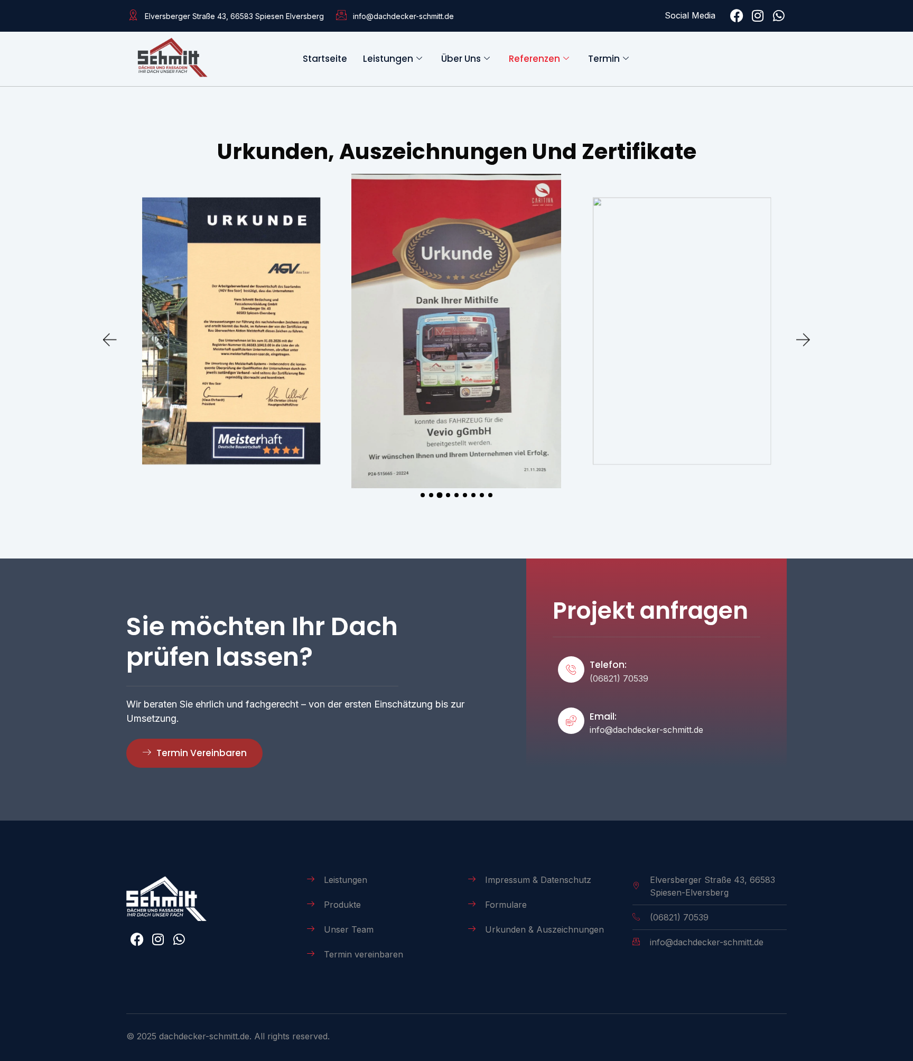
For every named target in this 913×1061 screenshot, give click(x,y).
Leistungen (388, 58)
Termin (604, 58)
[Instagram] (758, 16)
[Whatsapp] (779, 16)
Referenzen (534, 58)
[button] (110, 340)
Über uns (461, 58)
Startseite (325, 58)
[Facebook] (736, 16)
